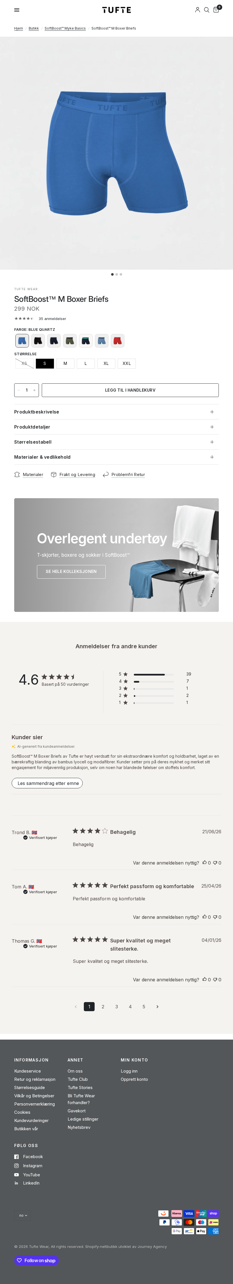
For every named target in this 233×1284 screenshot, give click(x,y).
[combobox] (206, 10)
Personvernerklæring (34, 1104)
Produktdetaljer (32, 427)
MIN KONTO (134, 1060)
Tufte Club (78, 1079)
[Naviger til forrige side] (75, 1006)
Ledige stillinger (83, 1119)
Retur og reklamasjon (34, 1079)
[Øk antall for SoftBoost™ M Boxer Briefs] (34, 390)
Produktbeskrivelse (36, 412)
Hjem (18, 28)
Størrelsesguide (29, 1087)
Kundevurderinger (31, 1120)
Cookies (22, 1112)
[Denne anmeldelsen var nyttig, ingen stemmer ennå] (205, 863)
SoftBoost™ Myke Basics (65, 28)
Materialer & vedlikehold (42, 457)
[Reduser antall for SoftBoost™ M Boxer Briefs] (18, 390)
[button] (22, 341)
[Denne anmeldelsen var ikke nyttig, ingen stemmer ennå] (215, 863)
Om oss (75, 1071)
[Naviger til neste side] (157, 1006)
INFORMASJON (31, 1060)
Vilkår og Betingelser (34, 1095)
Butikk (34, 28)
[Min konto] (197, 10)
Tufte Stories (80, 1087)
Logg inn (129, 1071)
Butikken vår (26, 1128)
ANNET (76, 1060)
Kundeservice (27, 1071)
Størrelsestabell (32, 442)
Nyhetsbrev (79, 1127)
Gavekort (77, 1110)
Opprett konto (134, 1079)
